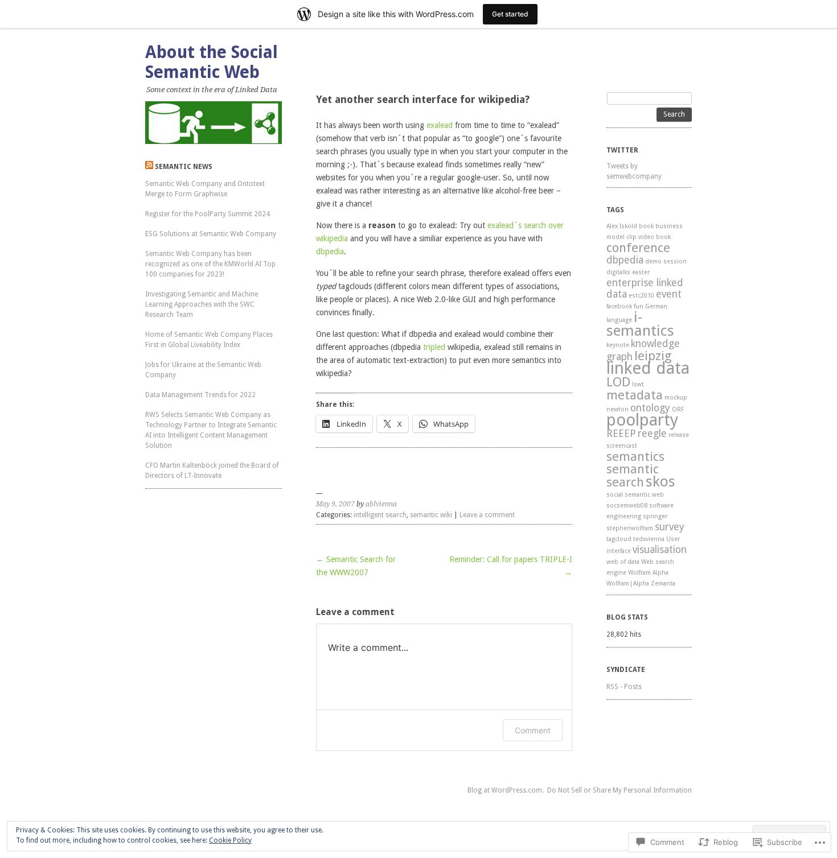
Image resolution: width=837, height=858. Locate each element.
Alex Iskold (621, 226)
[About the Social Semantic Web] (213, 122)
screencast (621, 445)
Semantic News (183, 167)
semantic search (632, 475)
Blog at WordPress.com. (505, 790)
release (678, 435)
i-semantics (640, 323)
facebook (619, 306)
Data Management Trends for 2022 (200, 395)
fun (638, 306)
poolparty (642, 420)
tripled (434, 347)
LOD (618, 381)
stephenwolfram (629, 528)
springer (655, 516)
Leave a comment (487, 515)
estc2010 (641, 295)
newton (617, 409)
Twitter (622, 150)
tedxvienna (648, 539)
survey (669, 527)
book (646, 226)
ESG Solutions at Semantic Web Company (210, 234)
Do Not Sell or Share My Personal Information (619, 790)
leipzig (653, 355)
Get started (510, 14)
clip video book (648, 237)
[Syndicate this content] (149, 167)
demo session (666, 261)
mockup (675, 397)
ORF (678, 409)
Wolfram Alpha (648, 572)
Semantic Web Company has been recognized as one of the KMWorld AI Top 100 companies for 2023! (210, 264)
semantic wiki (431, 515)
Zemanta (663, 583)
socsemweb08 (626, 505)
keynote (617, 345)
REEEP (621, 433)
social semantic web (635, 494)
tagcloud (618, 539)
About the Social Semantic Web (211, 62)
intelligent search (380, 515)
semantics (635, 456)
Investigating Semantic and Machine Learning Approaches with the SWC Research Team (201, 304)
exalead (439, 125)
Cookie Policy (230, 840)
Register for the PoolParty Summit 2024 (207, 214)
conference (638, 247)
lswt (638, 384)
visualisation (660, 549)
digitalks (618, 272)
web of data (622, 562)
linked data (648, 368)
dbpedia (330, 251)
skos (660, 481)
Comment (533, 730)
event (669, 294)
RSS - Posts (624, 687)
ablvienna (381, 504)
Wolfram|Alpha (627, 583)
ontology (650, 408)
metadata (634, 394)
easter (641, 272)
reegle (652, 433)
